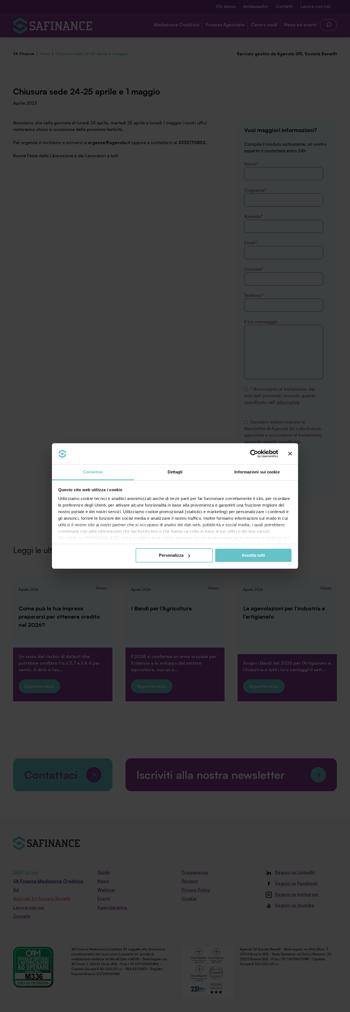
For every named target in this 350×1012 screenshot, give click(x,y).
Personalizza (171, 555)
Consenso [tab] (93, 472)
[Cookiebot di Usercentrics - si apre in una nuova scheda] (254, 454)
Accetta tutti (253, 555)
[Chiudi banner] (290, 454)
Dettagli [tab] (175, 472)
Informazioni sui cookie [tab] (256, 472)
